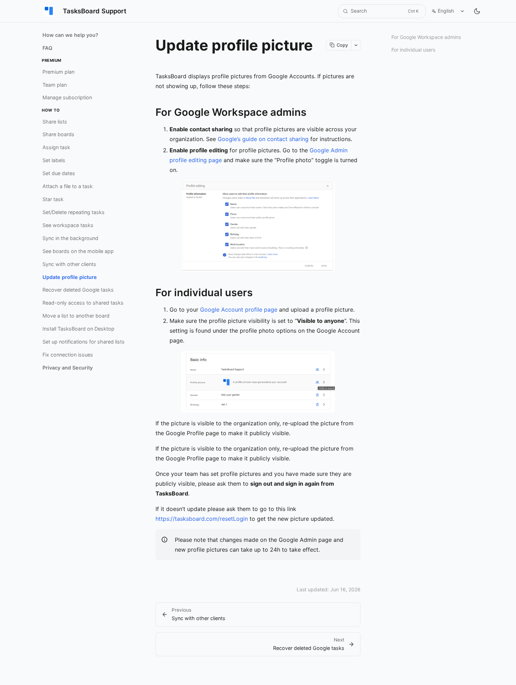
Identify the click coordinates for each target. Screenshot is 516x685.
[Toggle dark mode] (477, 11)
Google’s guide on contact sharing (263, 138)
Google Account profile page (238, 309)
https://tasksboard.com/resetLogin (202, 518)
